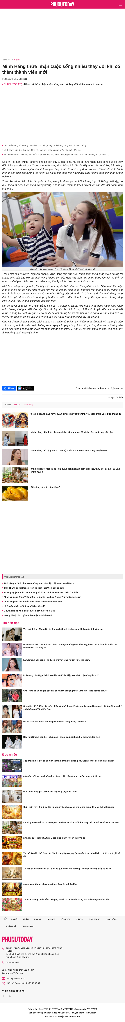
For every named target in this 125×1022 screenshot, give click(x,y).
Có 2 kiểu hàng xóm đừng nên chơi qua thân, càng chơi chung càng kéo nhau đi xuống (45, 145)
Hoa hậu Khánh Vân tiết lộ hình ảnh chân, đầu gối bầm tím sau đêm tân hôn (61, 737)
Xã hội (14, 919)
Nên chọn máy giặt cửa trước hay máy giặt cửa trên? (50, 791)
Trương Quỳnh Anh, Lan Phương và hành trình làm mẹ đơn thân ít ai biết (41, 592)
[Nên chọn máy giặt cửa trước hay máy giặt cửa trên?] (12, 796)
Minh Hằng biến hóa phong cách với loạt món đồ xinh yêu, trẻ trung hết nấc (71, 432)
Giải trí (17, 60)
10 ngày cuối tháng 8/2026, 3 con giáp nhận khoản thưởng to (54, 838)
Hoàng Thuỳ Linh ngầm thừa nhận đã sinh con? (28, 615)
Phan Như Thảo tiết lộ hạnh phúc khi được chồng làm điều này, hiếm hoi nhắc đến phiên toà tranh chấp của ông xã (70, 646)
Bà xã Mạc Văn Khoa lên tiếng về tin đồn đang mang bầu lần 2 (54, 721)
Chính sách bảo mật (71, 1016)
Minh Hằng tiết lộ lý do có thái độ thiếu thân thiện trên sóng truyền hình (69, 450)
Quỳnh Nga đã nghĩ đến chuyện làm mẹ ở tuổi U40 (29, 611)
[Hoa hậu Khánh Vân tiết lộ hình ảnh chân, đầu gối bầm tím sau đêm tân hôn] (12, 742)
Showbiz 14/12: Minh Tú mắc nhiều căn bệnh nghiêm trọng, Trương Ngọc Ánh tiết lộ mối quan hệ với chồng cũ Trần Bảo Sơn (72, 707)
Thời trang (94, 919)
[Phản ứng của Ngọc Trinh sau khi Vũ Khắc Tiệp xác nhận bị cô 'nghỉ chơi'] (12, 680)
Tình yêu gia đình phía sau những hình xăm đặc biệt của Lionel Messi (39, 583)
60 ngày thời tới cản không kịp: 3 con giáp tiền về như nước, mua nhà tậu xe (62, 776)
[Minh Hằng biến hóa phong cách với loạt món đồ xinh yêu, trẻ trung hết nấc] (15, 438)
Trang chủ (6, 60)
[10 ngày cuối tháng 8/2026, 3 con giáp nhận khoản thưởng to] (12, 842)
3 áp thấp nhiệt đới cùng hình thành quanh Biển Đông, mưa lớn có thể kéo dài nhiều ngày (68, 761)
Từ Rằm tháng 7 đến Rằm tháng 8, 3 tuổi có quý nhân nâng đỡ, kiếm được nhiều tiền (66, 899)
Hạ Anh (119, 397)
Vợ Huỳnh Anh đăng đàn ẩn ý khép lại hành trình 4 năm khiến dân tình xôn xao (63, 629)
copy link (118, 388)
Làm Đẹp (51, 919)
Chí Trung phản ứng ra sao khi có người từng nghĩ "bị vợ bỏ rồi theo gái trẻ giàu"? (65, 690)
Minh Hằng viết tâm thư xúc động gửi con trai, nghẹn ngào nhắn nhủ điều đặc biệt (42, 150)
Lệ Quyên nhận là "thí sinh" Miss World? (24, 606)
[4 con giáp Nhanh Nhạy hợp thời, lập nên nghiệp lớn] (12, 889)
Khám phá (11, 926)
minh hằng (28, 404)
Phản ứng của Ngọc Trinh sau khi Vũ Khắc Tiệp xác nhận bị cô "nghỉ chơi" (61, 675)
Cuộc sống (111, 919)
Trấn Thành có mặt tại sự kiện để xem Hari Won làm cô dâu (34, 588)
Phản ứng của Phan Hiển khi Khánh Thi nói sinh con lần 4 (33, 601)
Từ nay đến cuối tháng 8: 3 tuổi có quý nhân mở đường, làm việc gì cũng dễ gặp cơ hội (67, 868)
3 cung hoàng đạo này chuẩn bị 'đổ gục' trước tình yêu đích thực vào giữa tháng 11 (75, 414)
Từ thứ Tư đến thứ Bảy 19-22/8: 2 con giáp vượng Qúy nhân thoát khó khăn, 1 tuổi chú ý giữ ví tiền (71, 854)
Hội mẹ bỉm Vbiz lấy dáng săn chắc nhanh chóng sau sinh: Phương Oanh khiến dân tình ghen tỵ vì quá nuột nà (56, 154)
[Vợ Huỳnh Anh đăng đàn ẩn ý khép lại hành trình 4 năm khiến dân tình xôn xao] (12, 634)
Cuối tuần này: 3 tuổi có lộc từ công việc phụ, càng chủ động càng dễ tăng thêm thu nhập (68, 807)
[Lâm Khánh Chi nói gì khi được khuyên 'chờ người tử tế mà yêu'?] (12, 664)
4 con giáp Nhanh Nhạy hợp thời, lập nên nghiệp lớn (50, 884)
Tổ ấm (26, 919)
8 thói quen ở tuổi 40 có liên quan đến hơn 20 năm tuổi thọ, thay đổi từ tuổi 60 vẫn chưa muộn (75, 470)
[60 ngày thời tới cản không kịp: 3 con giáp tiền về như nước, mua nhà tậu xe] (12, 781)
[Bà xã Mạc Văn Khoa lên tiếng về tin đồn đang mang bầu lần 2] (12, 726)
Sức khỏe (66, 919)
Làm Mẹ (37, 919)
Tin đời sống (28, 926)
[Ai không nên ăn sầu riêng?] (15, 493)
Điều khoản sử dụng (53, 1016)
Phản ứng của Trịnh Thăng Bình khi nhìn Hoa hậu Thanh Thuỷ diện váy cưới (42, 597)
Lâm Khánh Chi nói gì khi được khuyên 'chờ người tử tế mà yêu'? (56, 660)
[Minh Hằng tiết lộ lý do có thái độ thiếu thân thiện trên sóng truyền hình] (15, 457)
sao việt (17, 404)
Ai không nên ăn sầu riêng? (45, 487)
